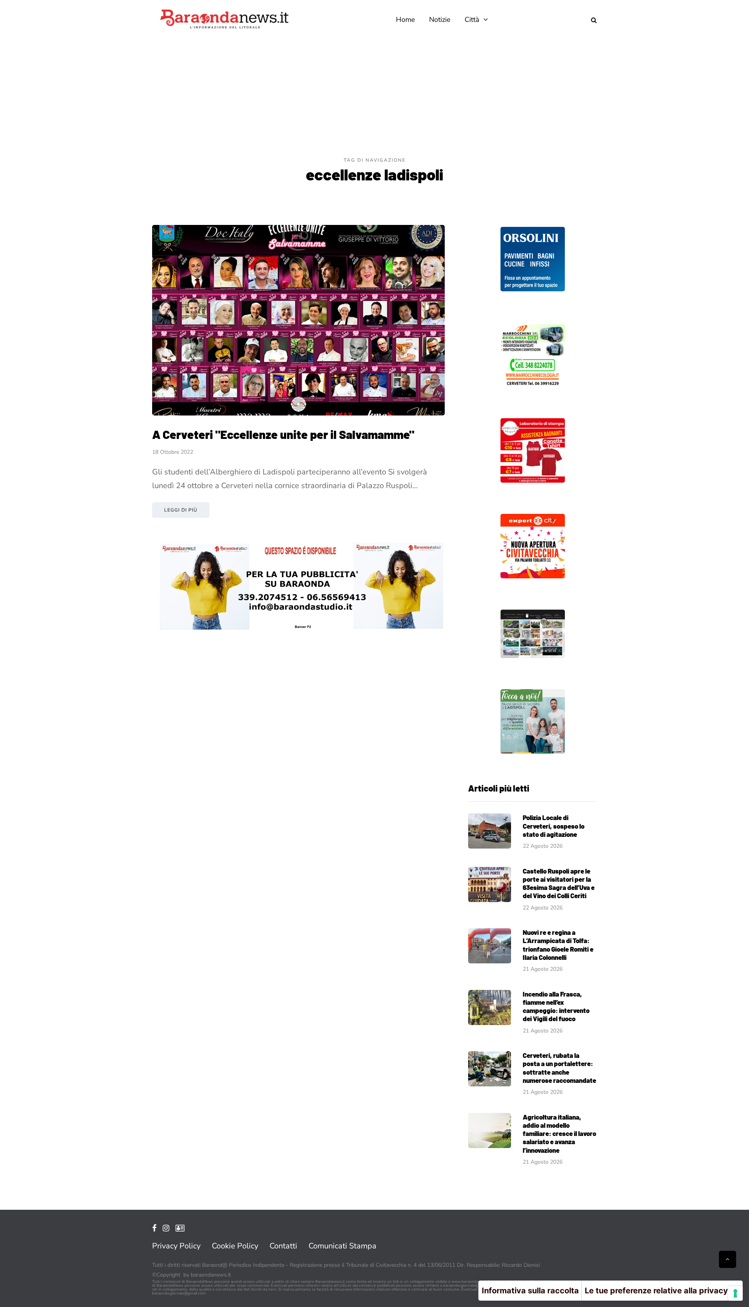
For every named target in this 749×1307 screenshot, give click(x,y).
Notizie (440, 19)
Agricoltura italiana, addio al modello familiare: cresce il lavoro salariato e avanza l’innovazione (559, 1133)
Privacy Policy (176, 1246)
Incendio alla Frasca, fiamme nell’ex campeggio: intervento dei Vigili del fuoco (556, 1006)
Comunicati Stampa (342, 1246)
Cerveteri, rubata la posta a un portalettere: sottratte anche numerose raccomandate (559, 1067)
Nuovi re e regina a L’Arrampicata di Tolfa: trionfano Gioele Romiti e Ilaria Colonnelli (558, 944)
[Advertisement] (374, 97)
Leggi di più (180, 510)
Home (405, 19)
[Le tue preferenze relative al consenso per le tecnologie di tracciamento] (735, 1293)
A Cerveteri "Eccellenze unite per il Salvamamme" (283, 434)
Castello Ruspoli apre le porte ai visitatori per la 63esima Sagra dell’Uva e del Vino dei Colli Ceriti (559, 883)
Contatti (283, 1246)
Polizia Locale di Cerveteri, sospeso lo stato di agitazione (553, 825)
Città (472, 19)
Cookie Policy (235, 1246)
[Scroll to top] (727, 1259)
